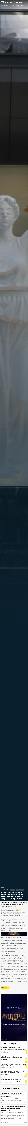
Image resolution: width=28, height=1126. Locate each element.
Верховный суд (20, 889)
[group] (6, 5)
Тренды (3, 992)
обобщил (18, 909)
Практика (13, 889)
